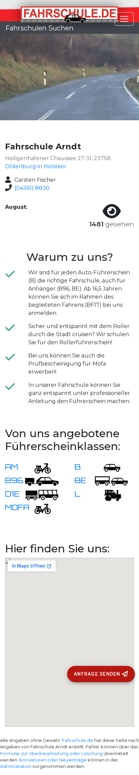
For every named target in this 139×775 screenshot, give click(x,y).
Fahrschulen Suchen (39, 28)
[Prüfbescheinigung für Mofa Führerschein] (38, 508)
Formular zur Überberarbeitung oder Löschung (51, 753)
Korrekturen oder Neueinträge (53, 759)
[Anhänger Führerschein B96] (42, 481)
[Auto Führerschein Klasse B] (107, 467)
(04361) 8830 (32, 188)
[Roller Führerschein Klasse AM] (38, 467)
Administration (15, 766)
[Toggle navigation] (124, 19)
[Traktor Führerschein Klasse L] (107, 494)
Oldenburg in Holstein (35, 166)
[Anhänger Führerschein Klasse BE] (111, 481)
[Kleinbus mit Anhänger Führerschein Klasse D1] (42, 494)
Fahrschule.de (77, 740)
